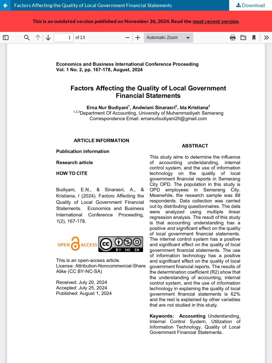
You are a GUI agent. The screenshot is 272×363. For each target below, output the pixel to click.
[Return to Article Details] (5, 5)
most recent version (215, 21)
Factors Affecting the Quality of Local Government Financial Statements (93, 5)
